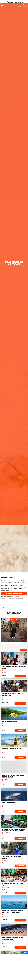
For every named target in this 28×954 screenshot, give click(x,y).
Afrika (2, 607)
